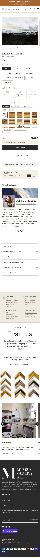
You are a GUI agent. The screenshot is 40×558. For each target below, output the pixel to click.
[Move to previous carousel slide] (2, 424)
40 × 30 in (7, 82)
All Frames (6, 106)
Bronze (24, 106)
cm (33, 176)
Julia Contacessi (8, 57)
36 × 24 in (30, 78)
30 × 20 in (7, 78)
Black (30, 106)
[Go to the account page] (34, 9)
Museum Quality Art (18, 543)
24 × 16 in (18, 73)
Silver (17, 106)
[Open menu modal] (2, 9)
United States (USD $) (10, 539)
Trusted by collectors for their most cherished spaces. (31, 314)
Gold (12, 106)
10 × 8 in (16, 69)
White (4, 109)
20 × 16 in (7, 73)
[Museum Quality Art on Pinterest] (9, 494)
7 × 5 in (6, 69)
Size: (6, 65)
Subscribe (34, 520)
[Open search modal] (30, 9)
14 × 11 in (27, 69)
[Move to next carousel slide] (37, 424)
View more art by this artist (26, 204)
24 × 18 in (29, 73)
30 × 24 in (19, 78)
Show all (21, 126)
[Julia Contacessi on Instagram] (21, 231)
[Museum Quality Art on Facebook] (3, 494)
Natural (11, 109)
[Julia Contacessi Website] (18, 231)
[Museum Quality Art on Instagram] (6, 494)
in (29, 176)
